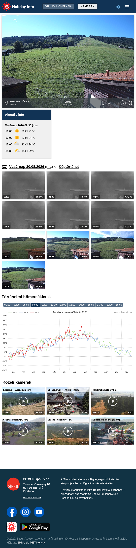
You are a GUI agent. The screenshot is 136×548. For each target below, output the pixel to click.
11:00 (54, 304)
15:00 (91, 304)
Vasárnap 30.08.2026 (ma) (31, 167)
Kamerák (88, 6)
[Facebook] (12, 512)
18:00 (119, 304)
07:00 (17, 304)
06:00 (7, 304)
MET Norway (37, 542)
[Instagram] (25, 512)
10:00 (44, 304)
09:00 (35, 304)
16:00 (100, 304)
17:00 (110, 304)
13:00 (72, 304)
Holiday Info (15, 4)
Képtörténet (69, 167)
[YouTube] (39, 512)
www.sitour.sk (32, 497)
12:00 (63, 304)
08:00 (26, 304)
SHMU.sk (23, 542)
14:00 (82, 304)
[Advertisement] (94, 134)
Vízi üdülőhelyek (58, 6)
